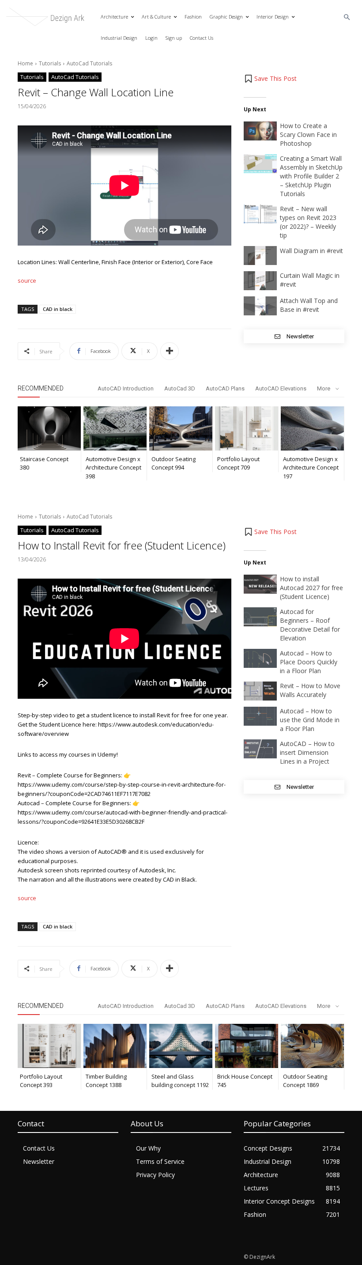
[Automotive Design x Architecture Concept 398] (115, 428)
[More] (169, 351)
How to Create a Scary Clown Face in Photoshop (308, 134)
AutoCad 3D (179, 388)
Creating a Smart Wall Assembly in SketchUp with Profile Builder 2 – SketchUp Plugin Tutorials (311, 176)
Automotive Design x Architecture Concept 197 (311, 467)
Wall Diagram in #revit (311, 250)
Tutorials (50, 63)
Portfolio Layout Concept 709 (238, 463)
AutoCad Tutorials (89, 63)
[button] (347, 17)
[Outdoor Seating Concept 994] (180, 428)
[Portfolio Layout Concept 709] (246, 428)
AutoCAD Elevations (280, 388)
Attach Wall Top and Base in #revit (309, 305)
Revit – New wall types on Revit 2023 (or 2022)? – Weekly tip (308, 222)
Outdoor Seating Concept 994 (173, 463)
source (27, 280)
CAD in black (57, 309)
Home (25, 63)
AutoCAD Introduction (126, 388)
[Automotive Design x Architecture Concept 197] (312, 428)
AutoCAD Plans (225, 388)
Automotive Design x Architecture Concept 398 (113, 467)
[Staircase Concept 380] (49, 428)
